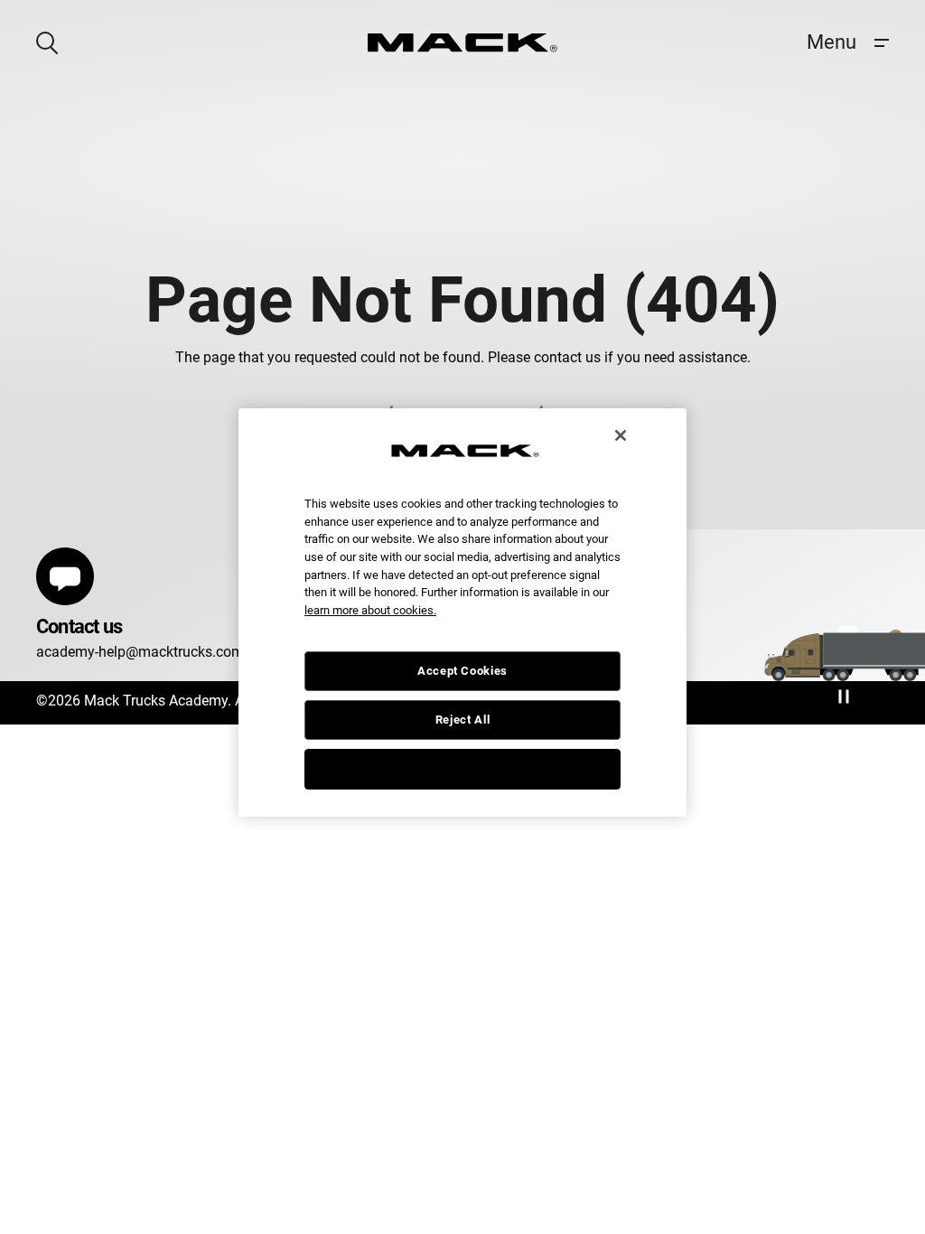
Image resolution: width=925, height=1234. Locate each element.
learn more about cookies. (370, 610)
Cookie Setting (462, 768)
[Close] (620, 435)
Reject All (463, 719)
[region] (462, 612)
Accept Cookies (462, 671)
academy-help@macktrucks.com (140, 651)
